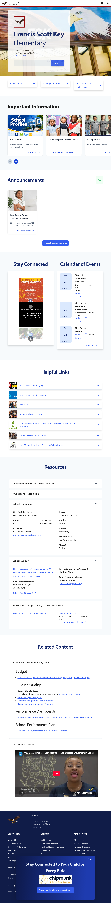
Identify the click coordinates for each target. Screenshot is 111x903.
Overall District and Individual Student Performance (68, 717)
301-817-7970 (21, 55)
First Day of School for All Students (81, 306)
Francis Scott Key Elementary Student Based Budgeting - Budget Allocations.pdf (54, 677)
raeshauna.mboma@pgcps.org (27, 534)
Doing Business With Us (49, 843)
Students (11, 871)
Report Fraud (45, 854)
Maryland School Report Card (72, 694)
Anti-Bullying (46, 840)
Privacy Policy (79, 840)
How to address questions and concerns (30, 568)
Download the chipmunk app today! (55, 890)
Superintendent (13, 874)
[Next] (16, 161)
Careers (10, 878)
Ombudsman (45, 850)
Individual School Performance (29, 717)
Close (88, 859)
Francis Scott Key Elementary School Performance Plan (42, 730)
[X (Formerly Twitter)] (9, 885)
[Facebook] (14, 885)
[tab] (55, 483)
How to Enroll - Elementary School (28, 613)
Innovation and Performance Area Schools (31, 572)
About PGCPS (13, 840)
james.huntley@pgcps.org (70, 583)
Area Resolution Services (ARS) (26, 576)
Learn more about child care (71, 622)
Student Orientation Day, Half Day (80, 280)
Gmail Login (12, 861)
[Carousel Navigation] (13, 161)
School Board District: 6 (23, 592)
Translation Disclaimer (82, 847)
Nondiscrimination (81, 843)
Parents (10, 864)
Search (57, 63)
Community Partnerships (17, 847)
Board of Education (15, 843)
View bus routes (66, 613)
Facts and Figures (14, 857)
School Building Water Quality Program (35, 700)
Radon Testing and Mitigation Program (35, 704)
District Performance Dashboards (20, 854)
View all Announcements (55, 243)
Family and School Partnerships (52, 847)
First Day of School (80, 330)
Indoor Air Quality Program (30, 697)
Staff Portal (12, 868)
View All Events (91, 345)
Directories (12, 850)
